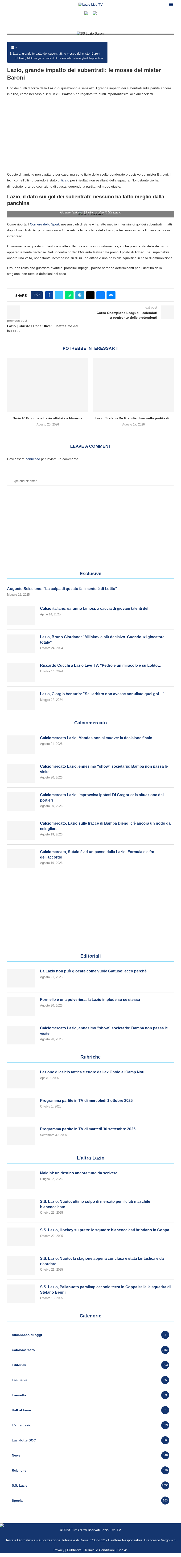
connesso (33, 459)
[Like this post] (38, 295)
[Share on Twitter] (59, 295)
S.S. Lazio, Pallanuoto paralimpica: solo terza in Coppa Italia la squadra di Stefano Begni (105, 1289)
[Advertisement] (90, 134)
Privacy (58, 1550)
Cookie (122, 1550)
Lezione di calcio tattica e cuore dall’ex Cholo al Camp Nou (92, 1072)
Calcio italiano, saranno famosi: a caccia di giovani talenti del (94, 608)
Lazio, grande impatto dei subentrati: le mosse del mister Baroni (56, 53)
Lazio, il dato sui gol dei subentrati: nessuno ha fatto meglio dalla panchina (61, 58)
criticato (63, 180)
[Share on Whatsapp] (69, 295)
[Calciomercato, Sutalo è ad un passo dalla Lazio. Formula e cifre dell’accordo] (21, 858)
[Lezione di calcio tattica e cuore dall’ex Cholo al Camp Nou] (21, 1079)
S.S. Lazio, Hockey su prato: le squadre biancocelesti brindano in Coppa (104, 1230)
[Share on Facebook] (49, 295)
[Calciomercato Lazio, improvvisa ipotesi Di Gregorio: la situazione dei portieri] (21, 801)
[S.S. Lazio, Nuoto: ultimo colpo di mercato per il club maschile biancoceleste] (21, 1208)
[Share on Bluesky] (100, 295)
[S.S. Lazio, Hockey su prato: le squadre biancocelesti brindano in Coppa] (21, 1237)
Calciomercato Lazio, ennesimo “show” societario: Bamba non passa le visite (104, 769)
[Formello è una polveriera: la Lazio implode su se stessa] (21, 1006)
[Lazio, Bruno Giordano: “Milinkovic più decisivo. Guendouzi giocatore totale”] (21, 643)
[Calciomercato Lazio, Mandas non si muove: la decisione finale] (21, 744)
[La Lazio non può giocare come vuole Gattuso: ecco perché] (21, 978)
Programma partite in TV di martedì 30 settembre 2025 (88, 1129)
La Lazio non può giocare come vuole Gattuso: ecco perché (93, 971)
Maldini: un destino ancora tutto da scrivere (78, 1173)
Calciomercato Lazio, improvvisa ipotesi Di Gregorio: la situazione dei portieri (102, 797)
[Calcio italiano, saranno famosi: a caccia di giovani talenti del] (21, 615)
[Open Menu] (171, 4)
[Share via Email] (111, 295)
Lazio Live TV (111, 1530)
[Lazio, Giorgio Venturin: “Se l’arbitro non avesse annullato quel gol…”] (21, 700)
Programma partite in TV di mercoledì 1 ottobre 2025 (86, 1101)
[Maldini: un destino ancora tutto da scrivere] (21, 1180)
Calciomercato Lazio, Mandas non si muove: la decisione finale (96, 738)
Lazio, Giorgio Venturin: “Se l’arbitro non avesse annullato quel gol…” (102, 694)
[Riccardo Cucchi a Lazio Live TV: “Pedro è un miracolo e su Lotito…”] (21, 672)
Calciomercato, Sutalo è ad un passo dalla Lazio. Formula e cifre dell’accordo (97, 854)
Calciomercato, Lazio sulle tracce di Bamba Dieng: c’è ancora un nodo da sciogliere (105, 826)
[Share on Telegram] (79, 295)
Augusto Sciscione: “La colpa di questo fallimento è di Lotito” (62, 589)
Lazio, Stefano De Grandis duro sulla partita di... (133, 418)
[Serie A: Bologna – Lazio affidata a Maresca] (47, 385)
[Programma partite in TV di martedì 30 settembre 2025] (21, 1136)
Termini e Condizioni (99, 1550)
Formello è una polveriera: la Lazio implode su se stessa (90, 1000)
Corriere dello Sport (44, 224)
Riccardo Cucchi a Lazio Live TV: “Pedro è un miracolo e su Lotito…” (101, 665)
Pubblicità (74, 1550)
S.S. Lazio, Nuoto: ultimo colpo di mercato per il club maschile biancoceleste (95, 1204)
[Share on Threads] (90, 295)
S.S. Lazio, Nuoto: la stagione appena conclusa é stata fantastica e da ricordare (102, 1261)
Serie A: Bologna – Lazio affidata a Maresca (47, 418)
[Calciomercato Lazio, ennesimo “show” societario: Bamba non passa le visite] (21, 773)
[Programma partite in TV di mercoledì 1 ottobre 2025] (21, 1107)
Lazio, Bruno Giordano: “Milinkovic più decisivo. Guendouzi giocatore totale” (102, 639)
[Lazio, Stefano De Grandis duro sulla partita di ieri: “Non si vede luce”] (133, 385)
